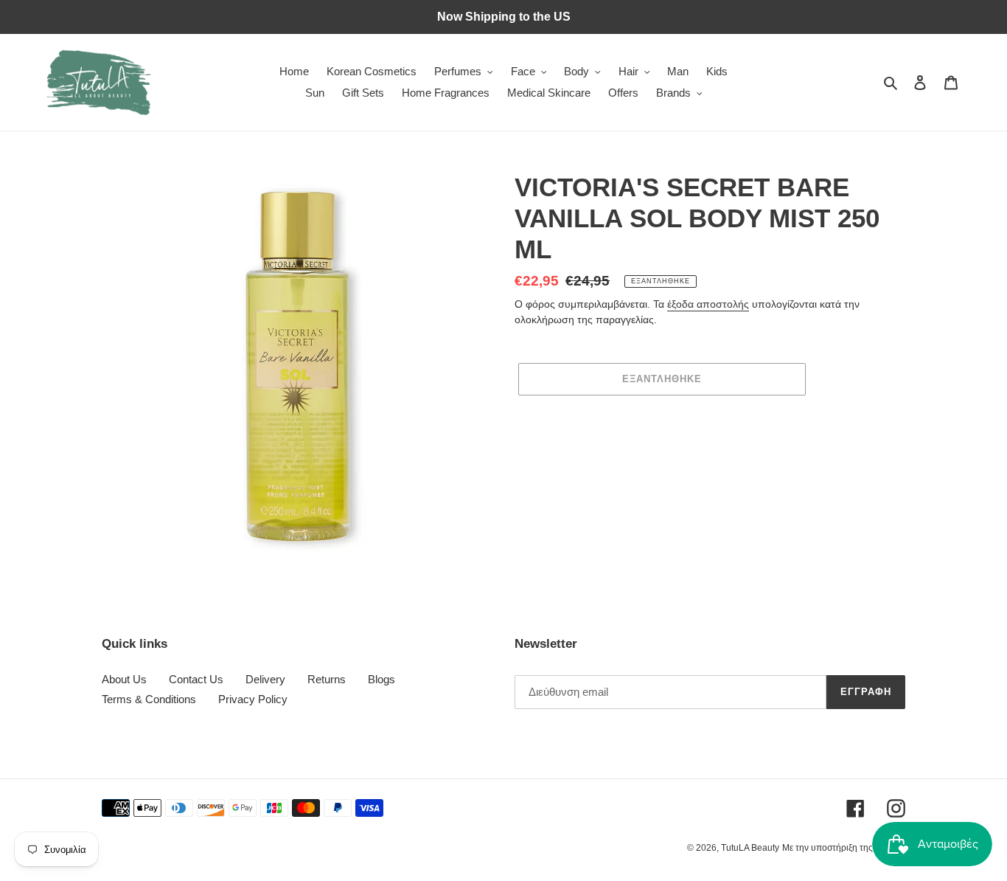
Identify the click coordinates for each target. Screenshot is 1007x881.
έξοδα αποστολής (708, 304)
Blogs (381, 679)
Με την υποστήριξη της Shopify (843, 848)
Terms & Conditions (149, 699)
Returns (326, 679)
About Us (124, 679)
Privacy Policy (253, 699)
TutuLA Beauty (750, 848)
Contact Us (196, 679)
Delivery (265, 679)
